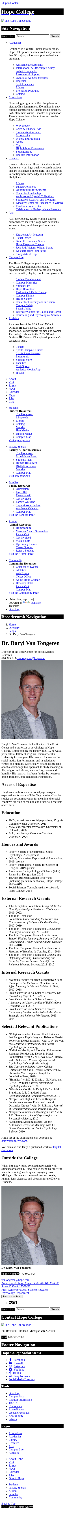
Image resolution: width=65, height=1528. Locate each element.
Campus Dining (25, 295)
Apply (19, 141)
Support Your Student (28, 505)
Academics (15, 42)
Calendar (14, 391)
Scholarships (23, 135)
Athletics (14, 318)
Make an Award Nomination (32, 531)
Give (11, 401)
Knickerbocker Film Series (31, 250)
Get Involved (23, 498)
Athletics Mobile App (28, 369)
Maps (12, 395)
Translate (35, 602)
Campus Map (23, 436)
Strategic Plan (24, 459)
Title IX (13, 1402)
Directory (14, 609)
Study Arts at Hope (27, 254)
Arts (11, 212)
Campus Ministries (26, 282)
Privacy (13, 1419)
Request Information (27, 154)
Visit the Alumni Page (21, 553)
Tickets (20, 346)
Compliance (15, 1406)
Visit (18, 145)
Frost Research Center (28, 206)
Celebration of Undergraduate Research (38, 209)
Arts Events (22, 573)
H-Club (20, 372)
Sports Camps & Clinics (29, 350)
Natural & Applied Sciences (32, 77)
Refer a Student (25, 550)
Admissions (15, 97)
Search (55, 36)
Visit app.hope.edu (19, 440)
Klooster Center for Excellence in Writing (39, 202)
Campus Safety (24, 305)
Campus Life (16, 257)
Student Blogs (24, 151)
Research (14, 158)
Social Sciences (25, 84)
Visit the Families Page (22, 514)
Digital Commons (26, 186)
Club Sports (22, 366)
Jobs (11, 398)
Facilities (21, 363)
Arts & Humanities (26, 71)
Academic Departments (29, 64)
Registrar (21, 80)
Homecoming (23, 527)
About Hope (16, 1458)
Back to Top (8, 1503)
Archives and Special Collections (35, 196)
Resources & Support (28, 74)
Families (13, 482)
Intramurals (22, 356)
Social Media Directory (22, 1379)
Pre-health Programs (27, 90)
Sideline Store (24, 359)
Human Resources (26, 462)
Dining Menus (24, 433)
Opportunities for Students (31, 189)
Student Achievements (28, 132)
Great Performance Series (30, 241)
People (12, 631)
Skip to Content (10, 3)
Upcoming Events (26, 544)
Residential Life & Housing (31, 292)
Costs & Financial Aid (28, 128)
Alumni (13, 521)
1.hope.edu (22, 417)
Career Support (24, 547)
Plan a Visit (22, 534)
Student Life (23, 285)
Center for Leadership (28, 193)
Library (20, 87)
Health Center (24, 298)
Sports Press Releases (28, 353)
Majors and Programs (28, 138)
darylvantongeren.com (14, 1140)
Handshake (22, 430)
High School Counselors (30, 148)
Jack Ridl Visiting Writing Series (34, 247)
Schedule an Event (26, 456)
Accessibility (16, 1415)
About (12, 378)
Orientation (22, 488)
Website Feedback (19, 1412)
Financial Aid (23, 495)
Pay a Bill (21, 492)
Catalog (20, 93)
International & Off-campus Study (35, 67)
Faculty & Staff (17, 446)
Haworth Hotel (24, 583)
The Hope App (24, 414)
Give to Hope (16, 1478)
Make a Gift (23, 540)
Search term (8, 36)
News (12, 388)
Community (15, 560)
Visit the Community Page (24, 592)
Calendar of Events (27, 566)
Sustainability (23, 308)
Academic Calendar (27, 508)
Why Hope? (23, 125)
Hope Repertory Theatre (30, 244)
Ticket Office (23, 237)
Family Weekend (25, 501)
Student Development (28, 279)
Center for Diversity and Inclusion (35, 302)
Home (12, 624)
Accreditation (16, 1409)
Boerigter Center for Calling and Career (38, 311)
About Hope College (28, 579)
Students (13, 407)
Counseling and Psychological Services (38, 315)
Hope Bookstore (25, 289)
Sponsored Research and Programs (36, 199)
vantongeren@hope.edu (31, 658)
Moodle (20, 427)
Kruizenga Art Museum (29, 234)
